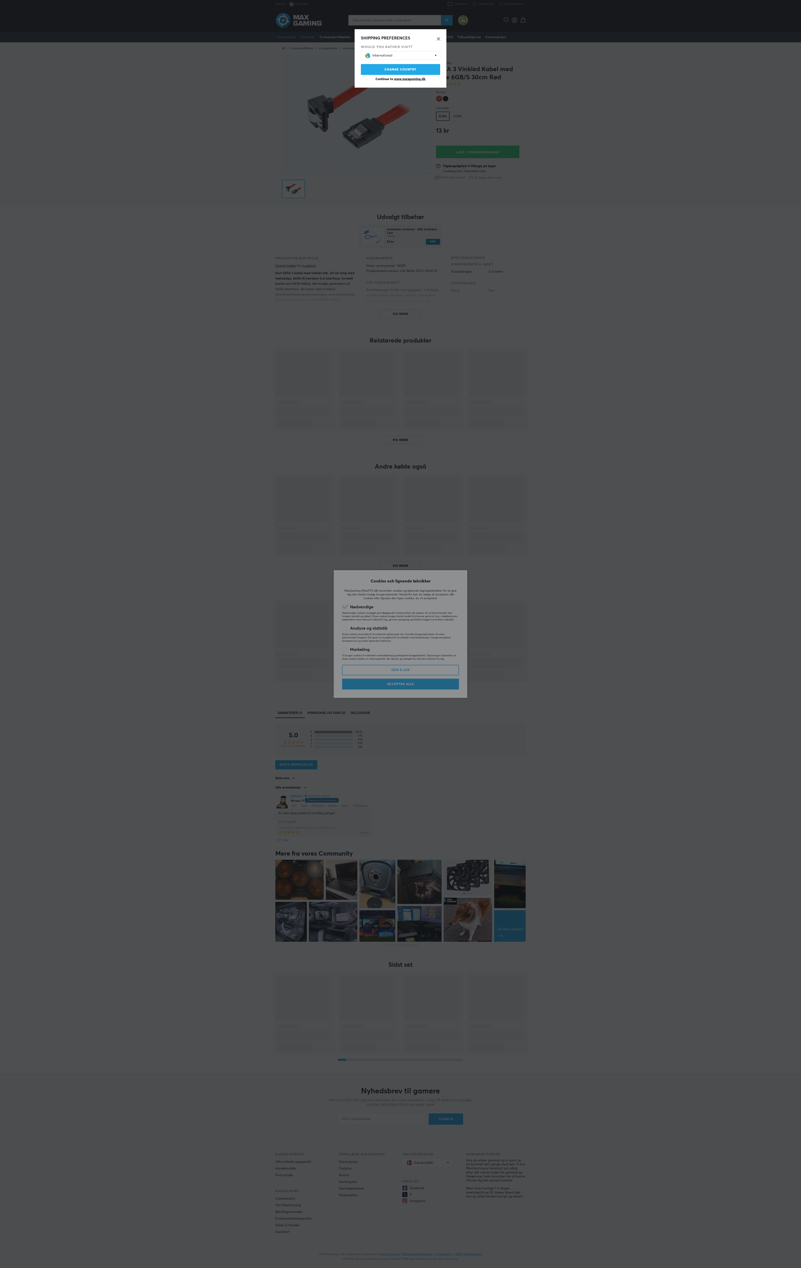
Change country (400, 69)
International (382, 55)
